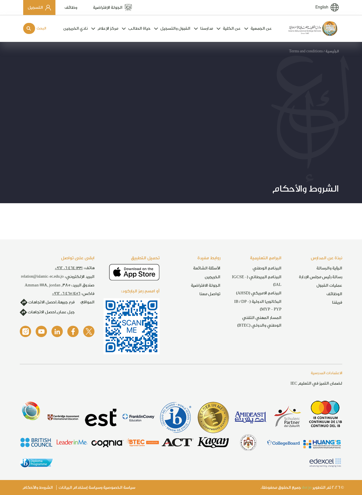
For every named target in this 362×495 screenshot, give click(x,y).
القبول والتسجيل (175, 28)
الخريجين (212, 277)
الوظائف (334, 294)
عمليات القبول (329, 285)
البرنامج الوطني (267, 268)
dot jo (307, 487)
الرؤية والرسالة (329, 268)
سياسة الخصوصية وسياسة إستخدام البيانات (97, 487)
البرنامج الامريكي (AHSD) (258, 293)
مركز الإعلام (108, 28)
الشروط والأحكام (38, 487)
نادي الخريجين (75, 28)
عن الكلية (232, 28)
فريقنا (337, 302)
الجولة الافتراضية (205, 285)
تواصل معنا (209, 294)
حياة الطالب (139, 28)
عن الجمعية (261, 28)
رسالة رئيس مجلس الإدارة (320, 277)
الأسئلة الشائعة (206, 268)
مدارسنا (206, 28)
